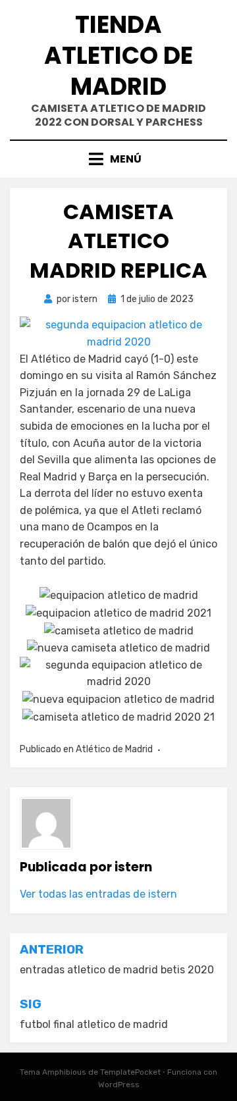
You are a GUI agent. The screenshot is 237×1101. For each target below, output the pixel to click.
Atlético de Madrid (114, 749)
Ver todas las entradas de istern (98, 894)
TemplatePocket (130, 1072)
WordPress (119, 1084)
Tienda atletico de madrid (118, 55)
